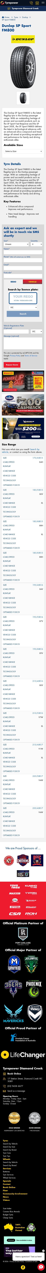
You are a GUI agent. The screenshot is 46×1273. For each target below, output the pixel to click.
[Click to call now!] (31, 3)
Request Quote (12, 365)
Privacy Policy (15, 355)
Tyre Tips (6, 1156)
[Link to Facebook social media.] (23, 1267)
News (6, 1197)
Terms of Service (31, 355)
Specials (7, 1181)
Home (6, 17)
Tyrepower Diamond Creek (25, 8)
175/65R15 (38, 458)
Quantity (34, 241)
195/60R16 (38, 649)
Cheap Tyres (8, 1218)
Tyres (5, 1140)
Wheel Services (9, 1178)
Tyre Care (7, 1153)
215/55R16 (38, 713)
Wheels (6, 1159)
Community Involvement (15, 1193)
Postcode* (8, 272)
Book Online (9, 1187)
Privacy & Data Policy (17, 1261)
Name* (7, 249)
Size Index (7, 1208)
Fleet (5, 1190)
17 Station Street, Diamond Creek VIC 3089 (24, 1080)
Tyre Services (8, 1174)
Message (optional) (11, 336)
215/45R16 (38, 681)
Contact (6, 1184)
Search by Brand (9, 1150)
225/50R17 (38, 776)
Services (7, 1168)
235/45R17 (38, 808)
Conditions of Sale (31, 1261)
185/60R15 (38, 521)
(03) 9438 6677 (15, 1086)
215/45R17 (38, 744)
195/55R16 (38, 617)
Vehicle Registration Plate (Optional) (14, 326)
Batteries (6, 1171)
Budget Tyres (8, 1214)
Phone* (17, 257)
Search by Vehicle (10, 1144)
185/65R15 (38, 553)
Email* (6, 264)
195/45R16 (38, 585)
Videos (6, 1200)
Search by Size (9, 1147)
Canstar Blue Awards (11, 1211)
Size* (6, 241)
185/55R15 (38, 490)
